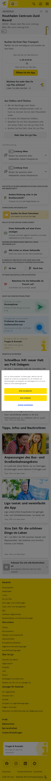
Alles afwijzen (25, 398)
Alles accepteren (25, 391)
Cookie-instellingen (25, 405)
